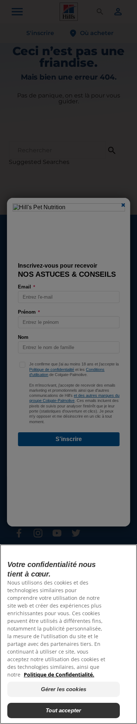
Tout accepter (63, 710)
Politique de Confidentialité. (59, 674)
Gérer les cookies (64, 689)
